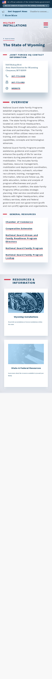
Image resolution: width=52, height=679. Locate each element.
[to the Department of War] (4, 2)
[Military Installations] (15, 26)
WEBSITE (15, 88)
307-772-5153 (18, 82)
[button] (26, 5)
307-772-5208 (18, 76)
